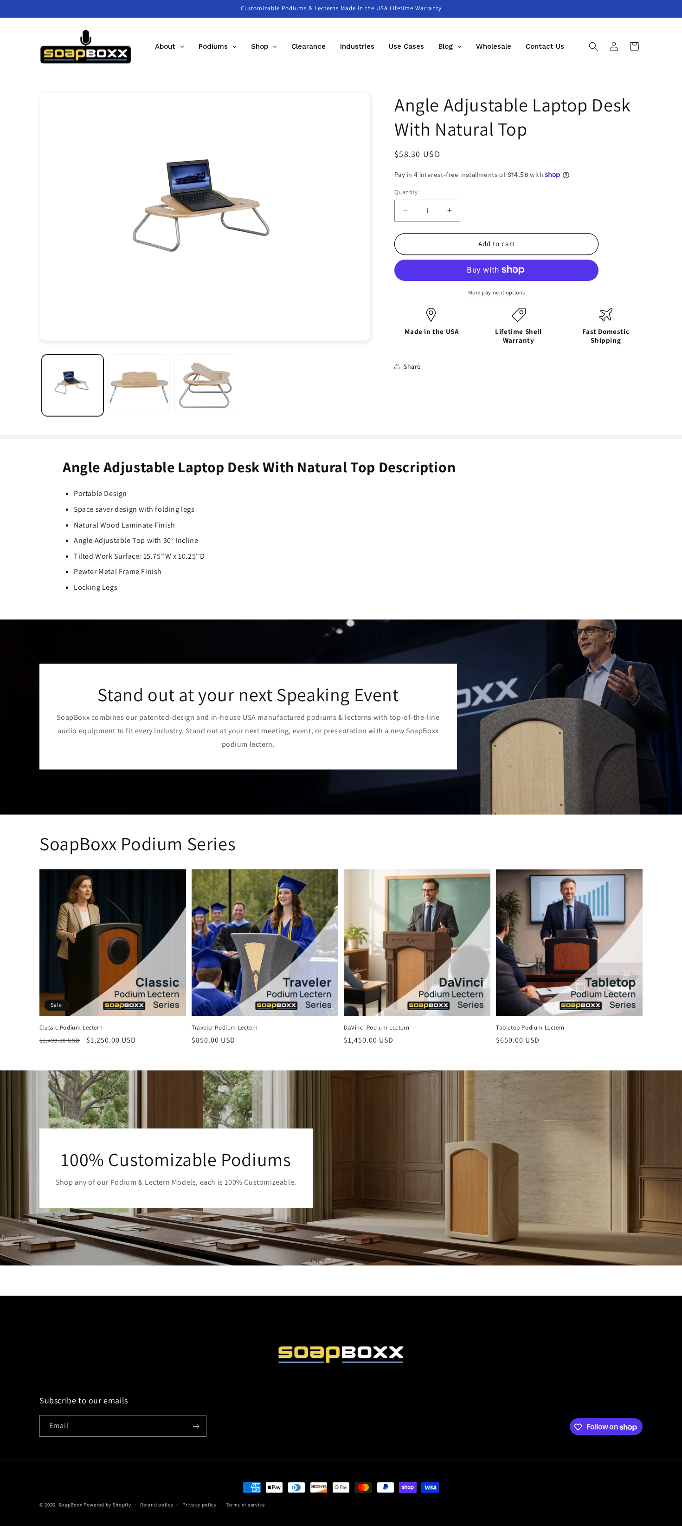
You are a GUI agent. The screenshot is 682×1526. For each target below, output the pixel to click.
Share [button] (412, 366)
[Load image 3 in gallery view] (205, 385)
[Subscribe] (196, 1426)
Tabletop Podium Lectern (530, 1027)
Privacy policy (199, 1504)
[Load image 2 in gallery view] (139, 385)
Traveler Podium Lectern (225, 1027)
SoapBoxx (70, 1504)
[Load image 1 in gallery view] (72, 385)
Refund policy (156, 1504)
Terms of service (245, 1504)
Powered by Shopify (107, 1504)
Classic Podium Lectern (71, 1027)
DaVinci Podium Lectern (376, 1027)
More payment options (496, 291)
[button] (593, 46)
